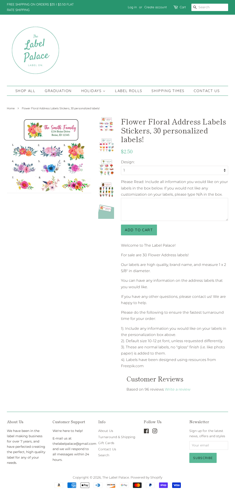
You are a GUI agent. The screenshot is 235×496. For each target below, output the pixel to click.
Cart (183, 7)
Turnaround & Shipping (116, 437)
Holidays (92, 90)
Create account (155, 7)
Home (11, 108)
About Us (105, 431)
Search (103, 455)
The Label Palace (115, 477)
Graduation (58, 90)
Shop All (25, 90)
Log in (132, 7)
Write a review (177, 389)
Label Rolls (128, 90)
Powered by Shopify (146, 477)
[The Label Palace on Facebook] (146, 432)
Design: (128, 162)
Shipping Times (167, 90)
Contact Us (207, 90)
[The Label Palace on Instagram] (154, 432)
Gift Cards (106, 443)
